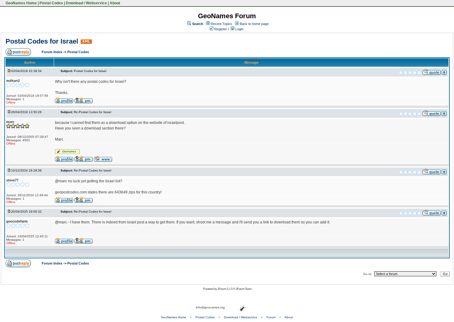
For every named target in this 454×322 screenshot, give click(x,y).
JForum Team (243, 288)
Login (238, 29)
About (115, 3)
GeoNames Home (21, 3)
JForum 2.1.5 (225, 288)
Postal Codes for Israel (42, 41)
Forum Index (52, 52)
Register (220, 29)
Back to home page (254, 24)
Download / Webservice (86, 3)
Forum (271, 317)
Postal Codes (51, 3)
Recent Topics (221, 24)
